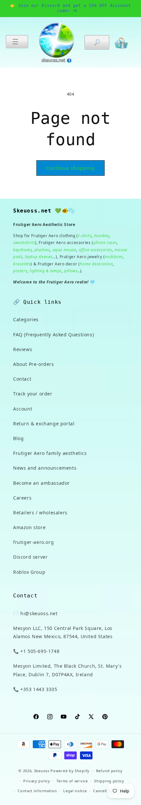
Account (22, 409)
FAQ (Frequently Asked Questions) (53, 334)
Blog (18, 438)
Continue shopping (70, 168)
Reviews (22, 349)
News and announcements (44, 468)
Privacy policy (36, 780)
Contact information (37, 790)
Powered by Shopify (70, 770)
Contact (22, 379)
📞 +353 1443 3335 (35, 689)
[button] (17, 41)
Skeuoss (42, 770)
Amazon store (29, 527)
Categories (26, 319)
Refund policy (109, 770)
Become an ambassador (41, 483)
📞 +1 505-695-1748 (36, 651)
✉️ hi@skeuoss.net (35, 613)
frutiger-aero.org (33, 542)
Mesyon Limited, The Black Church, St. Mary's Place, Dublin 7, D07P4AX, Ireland (67, 670)
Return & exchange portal (43, 423)
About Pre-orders (33, 364)
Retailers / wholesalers (40, 512)
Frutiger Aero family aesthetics (50, 453)
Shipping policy (109, 780)
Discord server (30, 557)
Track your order (32, 394)
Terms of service (72, 780)
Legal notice (75, 790)
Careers (22, 498)
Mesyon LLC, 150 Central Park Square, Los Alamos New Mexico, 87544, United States (62, 632)
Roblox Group (29, 572)
